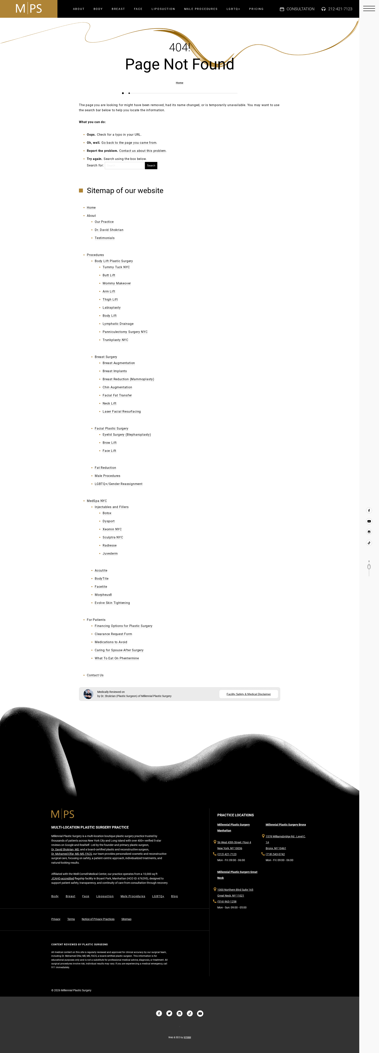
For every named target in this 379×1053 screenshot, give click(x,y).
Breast (118, 8)
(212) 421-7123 (226, 854)
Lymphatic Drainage (118, 324)
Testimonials (105, 238)
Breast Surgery (106, 357)
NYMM (187, 1037)
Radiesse (109, 545)
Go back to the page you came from (128, 143)
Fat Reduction (105, 468)
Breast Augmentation (119, 363)
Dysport (109, 521)
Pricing (256, 8)
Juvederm (110, 553)
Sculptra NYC (113, 537)
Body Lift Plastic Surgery (114, 261)
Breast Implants (115, 371)
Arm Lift (109, 291)
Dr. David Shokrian (109, 230)
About (79, 8)
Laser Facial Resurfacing (122, 411)
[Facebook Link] (369, 510)
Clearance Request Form (113, 634)
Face (138, 8)
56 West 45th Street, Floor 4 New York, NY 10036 (234, 845)
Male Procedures (201, 8)
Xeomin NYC (112, 529)
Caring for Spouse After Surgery (119, 650)
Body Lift (110, 316)
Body (98, 8)
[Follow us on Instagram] (179, 1013)
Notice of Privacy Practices (98, 919)
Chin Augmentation (117, 387)
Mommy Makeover (117, 283)
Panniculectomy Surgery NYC (125, 332)
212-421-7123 (340, 9)
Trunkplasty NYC (115, 340)
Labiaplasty (112, 307)
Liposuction (163, 8)
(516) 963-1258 (226, 901)
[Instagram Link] (369, 532)
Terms (71, 919)
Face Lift (109, 451)
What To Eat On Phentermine (117, 658)
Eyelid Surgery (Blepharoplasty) (127, 434)
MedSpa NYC (97, 501)
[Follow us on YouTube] (369, 521)
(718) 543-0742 (275, 854)
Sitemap (126, 919)
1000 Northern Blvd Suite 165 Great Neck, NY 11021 (235, 892)
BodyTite (101, 578)
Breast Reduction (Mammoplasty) (128, 379)
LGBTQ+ (233, 8)
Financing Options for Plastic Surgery (124, 626)
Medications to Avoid (111, 642)
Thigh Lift (110, 299)
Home (179, 82)
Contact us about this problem (142, 151)
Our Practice (104, 222)
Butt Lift (109, 275)
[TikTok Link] (369, 542)
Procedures (95, 255)
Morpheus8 (103, 595)
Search (151, 165)
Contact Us (95, 675)
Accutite (101, 570)
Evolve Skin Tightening (112, 603)
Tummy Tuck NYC (116, 267)
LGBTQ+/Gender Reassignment (119, 484)
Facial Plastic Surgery (112, 428)
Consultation (300, 9)
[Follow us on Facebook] (159, 1013)
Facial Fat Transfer (117, 395)
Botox (107, 513)
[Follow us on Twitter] (169, 1013)
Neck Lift (109, 403)
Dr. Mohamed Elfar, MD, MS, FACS (71, 853)
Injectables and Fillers (112, 507)
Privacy (55, 919)
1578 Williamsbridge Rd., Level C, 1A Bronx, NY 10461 (286, 842)
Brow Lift (110, 443)
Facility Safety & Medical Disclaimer (249, 694)
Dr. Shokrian (108, 696)
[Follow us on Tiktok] (190, 1013)
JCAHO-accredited (62, 878)
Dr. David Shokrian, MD (65, 849)
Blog (174, 896)
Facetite (101, 587)
